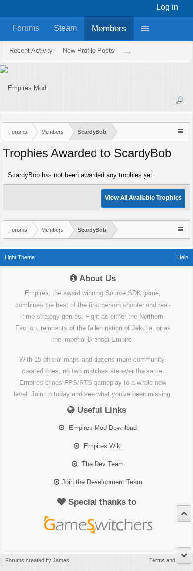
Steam (65, 28)
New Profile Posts (88, 50)
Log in (167, 7)
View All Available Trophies (143, 198)
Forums (25, 28)
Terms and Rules (170, 560)
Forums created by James (37, 560)
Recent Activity (31, 50)
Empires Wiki (102, 446)
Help (182, 257)
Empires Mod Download (102, 427)
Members (109, 28)
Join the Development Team (102, 482)
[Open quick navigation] (181, 131)
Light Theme (20, 257)
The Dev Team (102, 464)
